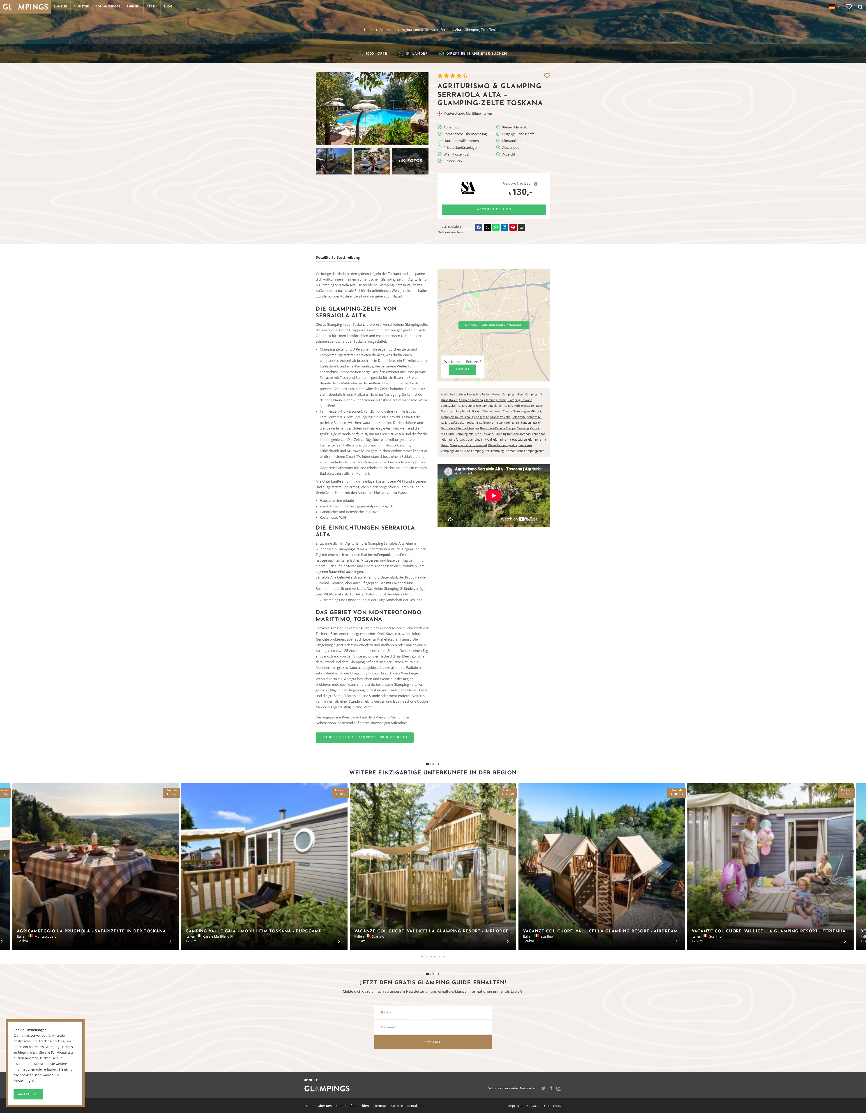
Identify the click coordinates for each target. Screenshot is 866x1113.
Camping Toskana (471, 400)
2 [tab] (426, 956)
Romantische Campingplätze (525, 451)
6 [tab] (444, 956)
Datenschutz (552, 1106)
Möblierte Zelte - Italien (529, 406)
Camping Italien (513, 394)
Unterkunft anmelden (352, 1106)
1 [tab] (422, 956)
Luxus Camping (472, 451)
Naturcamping (494, 451)
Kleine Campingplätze (502, 445)
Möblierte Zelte (500, 417)
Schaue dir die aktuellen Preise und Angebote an (364, 737)
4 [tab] (435, 956)
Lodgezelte (481, 417)
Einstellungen (24, 1081)
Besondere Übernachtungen (460, 428)
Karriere (396, 1106)
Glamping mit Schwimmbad (468, 445)
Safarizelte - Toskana (464, 423)
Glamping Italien (495, 400)
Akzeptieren (28, 1094)
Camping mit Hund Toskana (474, 434)
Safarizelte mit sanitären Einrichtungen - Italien (510, 423)
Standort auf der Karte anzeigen (494, 325)
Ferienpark (539, 434)
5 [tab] (439, 956)
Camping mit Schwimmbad (513, 434)
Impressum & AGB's (523, 1106)
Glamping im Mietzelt (527, 411)
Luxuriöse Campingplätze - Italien (490, 406)
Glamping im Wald (480, 439)
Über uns (325, 1106)
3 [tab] (431, 956)
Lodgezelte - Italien (453, 406)
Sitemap (379, 1106)
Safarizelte (519, 417)
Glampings (387, 29)
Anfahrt (462, 369)
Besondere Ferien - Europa (498, 428)
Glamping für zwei (454, 439)
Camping (523, 428)
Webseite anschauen (494, 209)
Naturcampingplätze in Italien (461, 411)
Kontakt (413, 1106)
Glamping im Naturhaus (457, 417)
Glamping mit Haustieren (510, 439)
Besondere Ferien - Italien (484, 394)
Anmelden (433, 1042)
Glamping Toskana (519, 400)
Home (368, 29)
